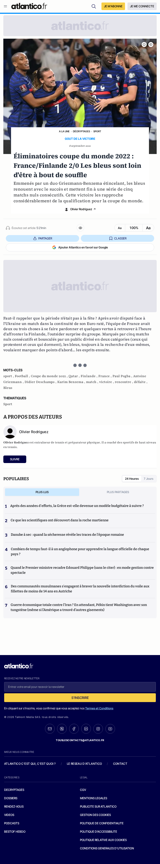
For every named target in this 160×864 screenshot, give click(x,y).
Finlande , (89, 376)
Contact (120, 763)
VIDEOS (9, 815)
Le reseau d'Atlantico (84, 763)
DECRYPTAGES (14, 789)
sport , (9, 376)
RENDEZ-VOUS (14, 806)
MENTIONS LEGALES (93, 798)
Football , (23, 376)
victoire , (107, 382)
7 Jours (148, 478)
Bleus (7, 388)
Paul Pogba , (122, 376)
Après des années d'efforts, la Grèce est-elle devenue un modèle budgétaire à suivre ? (77, 506)
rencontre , (124, 382)
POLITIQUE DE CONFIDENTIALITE (102, 823)
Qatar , (75, 376)
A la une (64, 131)
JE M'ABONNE (113, 6)
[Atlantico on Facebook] (74, 729)
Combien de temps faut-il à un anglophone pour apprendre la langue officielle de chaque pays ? (80, 551)
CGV (83, 789)
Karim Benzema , (71, 382)
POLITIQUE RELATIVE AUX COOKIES (103, 840)
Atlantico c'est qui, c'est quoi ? (30, 763)
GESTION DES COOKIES (95, 815)
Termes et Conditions (99, 708)
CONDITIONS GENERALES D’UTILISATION (107, 848)
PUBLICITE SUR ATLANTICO (98, 806)
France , (105, 376)
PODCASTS (11, 823)
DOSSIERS (10, 798)
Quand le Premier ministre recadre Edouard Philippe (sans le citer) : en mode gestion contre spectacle (82, 570)
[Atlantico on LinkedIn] (86, 729)
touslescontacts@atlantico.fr (80, 740)
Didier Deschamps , (41, 382)
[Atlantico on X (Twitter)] (62, 729)
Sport (97, 131)
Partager (45, 238)
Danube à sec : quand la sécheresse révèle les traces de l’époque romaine (67, 535)
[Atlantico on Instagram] (98, 729)
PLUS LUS (42, 492)
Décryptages (81, 131)
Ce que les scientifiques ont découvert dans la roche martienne (60, 520)
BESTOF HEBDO (14, 831)
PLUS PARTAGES (118, 492)
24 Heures (132, 478)
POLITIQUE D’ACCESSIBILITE (98, 831)
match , (92, 382)
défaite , (141, 382)
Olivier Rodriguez (81, 209)
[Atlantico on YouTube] (110, 729)
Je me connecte (142, 6)
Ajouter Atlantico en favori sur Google (83, 247)
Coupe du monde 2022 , (50, 376)
